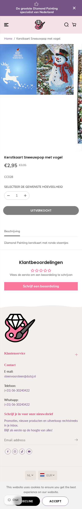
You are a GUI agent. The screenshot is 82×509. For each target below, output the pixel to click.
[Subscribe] (76, 440)
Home (8, 39)
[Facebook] (7, 451)
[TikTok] (22, 451)
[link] (41, 328)
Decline (27, 501)
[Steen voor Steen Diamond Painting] (40, 25)
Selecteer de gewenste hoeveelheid (33, 187)
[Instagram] (15, 451)
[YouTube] (29, 451)
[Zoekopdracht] (66, 24)
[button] (6, 25)
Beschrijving (12, 231)
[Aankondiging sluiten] (74, 8)
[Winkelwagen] (74, 24)
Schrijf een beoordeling (41, 286)
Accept (55, 501)
